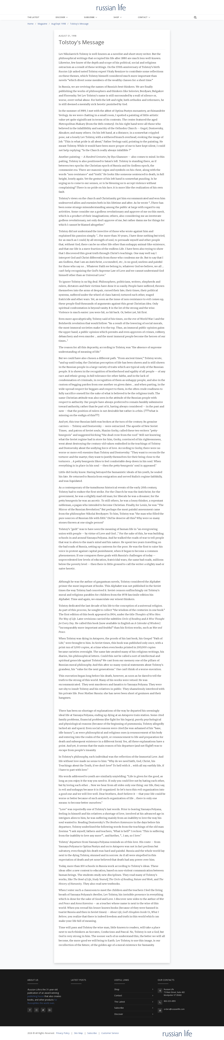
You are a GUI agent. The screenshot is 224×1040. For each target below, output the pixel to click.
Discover (60, 17)
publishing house (35, 996)
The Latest (33, 17)
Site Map (78, 1033)
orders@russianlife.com (174, 1009)
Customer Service (110, 1033)
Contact (143, 17)
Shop (116, 17)
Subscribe (89, 17)
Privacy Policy (62, 1033)
